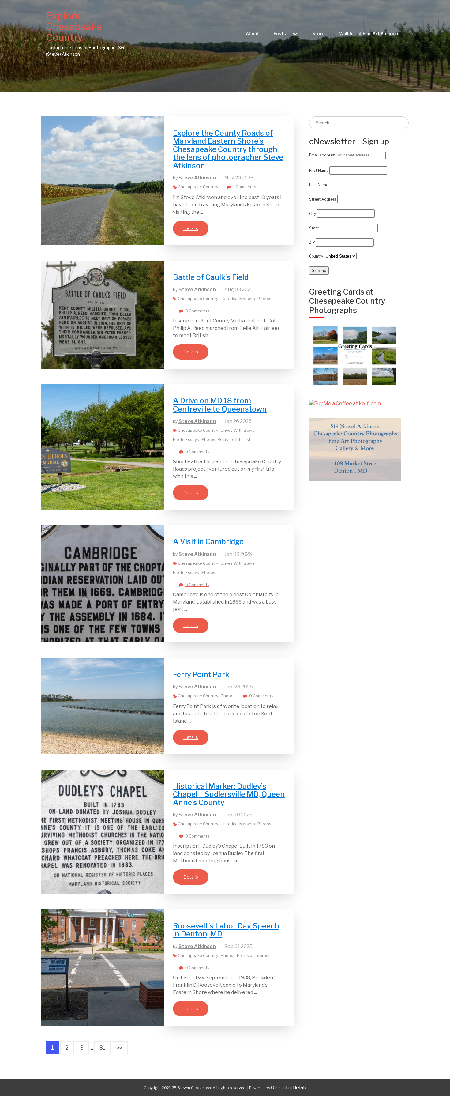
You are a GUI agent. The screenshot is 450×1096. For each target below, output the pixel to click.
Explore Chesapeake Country (74, 26)
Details (190, 228)
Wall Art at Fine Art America (368, 33)
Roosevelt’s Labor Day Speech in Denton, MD (226, 929)
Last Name (318, 185)
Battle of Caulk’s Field (211, 277)
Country (316, 256)
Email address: (322, 155)
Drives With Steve (238, 430)
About (252, 33)
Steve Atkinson (197, 178)
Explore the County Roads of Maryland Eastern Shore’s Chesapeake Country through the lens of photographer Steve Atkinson (228, 149)
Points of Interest (234, 439)
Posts (280, 33)
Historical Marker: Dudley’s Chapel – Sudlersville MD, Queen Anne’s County (229, 794)
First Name (318, 170)
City (312, 213)
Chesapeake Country (198, 186)
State (314, 228)
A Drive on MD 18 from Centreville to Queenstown (220, 404)
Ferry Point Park (201, 674)
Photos (264, 298)
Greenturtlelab (288, 1087)
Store (318, 33)
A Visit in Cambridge (208, 541)
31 (102, 1048)
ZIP (312, 242)
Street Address (322, 199)
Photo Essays (186, 439)
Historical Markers (238, 298)
